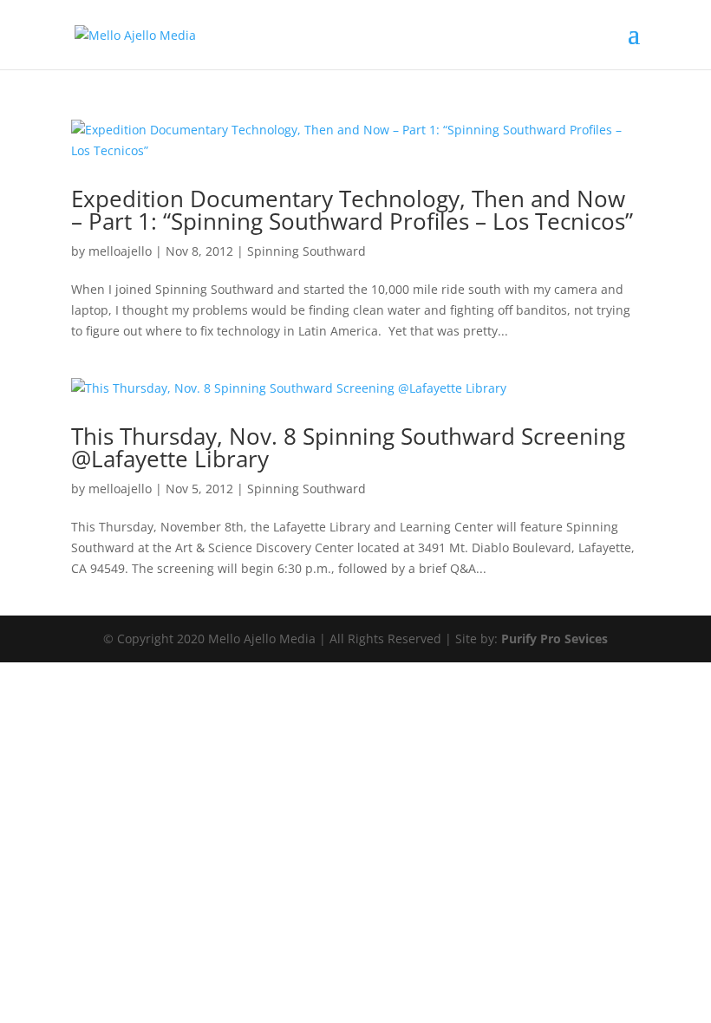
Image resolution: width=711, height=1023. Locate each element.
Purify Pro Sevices (554, 638)
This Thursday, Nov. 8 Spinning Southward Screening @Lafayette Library (348, 447)
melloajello (120, 251)
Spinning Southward (306, 251)
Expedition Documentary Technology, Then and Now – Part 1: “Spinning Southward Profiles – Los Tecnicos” (352, 210)
